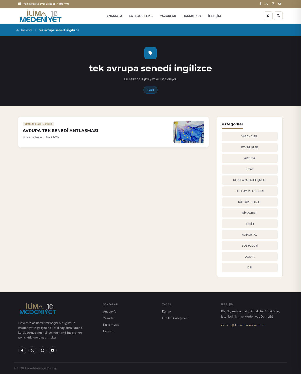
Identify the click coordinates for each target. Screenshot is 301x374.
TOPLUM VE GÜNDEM (249, 191)
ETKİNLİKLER (249, 147)
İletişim (108, 331)
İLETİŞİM (214, 16)
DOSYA (250, 257)
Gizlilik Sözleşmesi (175, 318)
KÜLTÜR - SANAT (249, 202)
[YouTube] (280, 4)
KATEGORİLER (139, 16)
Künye (166, 311)
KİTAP (250, 169)
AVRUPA (249, 158)
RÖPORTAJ (249, 234)
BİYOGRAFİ (249, 213)
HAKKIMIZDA (192, 16)
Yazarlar (109, 318)
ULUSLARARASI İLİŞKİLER (249, 180)
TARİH (250, 224)
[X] (267, 4)
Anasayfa (26, 30)
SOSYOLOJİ (250, 245)
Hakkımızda (111, 325)
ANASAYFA (114, 16)
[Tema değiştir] (268, 15)
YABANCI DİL (249, 136)
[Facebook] (261, 4)
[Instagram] (274, 4)
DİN (249, 267)
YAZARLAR (168, 16)
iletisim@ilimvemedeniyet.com (243, 325)
